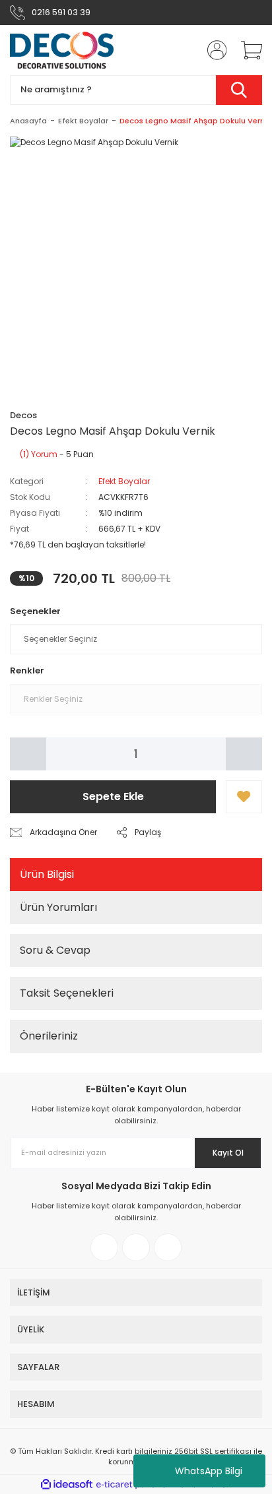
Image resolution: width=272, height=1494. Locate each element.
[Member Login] (212, 50)
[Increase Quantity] (244, 753)
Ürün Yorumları (58, 907)
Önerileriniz (49, 1035)
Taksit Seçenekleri (67, 993)
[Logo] (62, 50)
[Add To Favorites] (244, 796)
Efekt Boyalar (124, 481)
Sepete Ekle (113, 796)
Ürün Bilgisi (47, 874)
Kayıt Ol (228, 1152)
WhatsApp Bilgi (208, 1471)
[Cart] (247, 50)
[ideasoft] (66, 1484)
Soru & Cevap (55, 950)
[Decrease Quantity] (28, 753)
